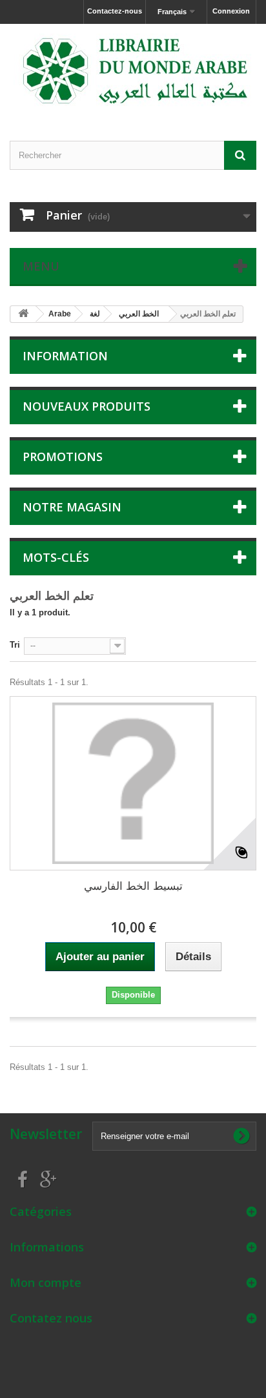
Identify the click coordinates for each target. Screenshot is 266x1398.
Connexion (231, 11)
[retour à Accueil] (23, 314)
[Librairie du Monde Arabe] (133, 71)
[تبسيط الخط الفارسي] (133, 783)
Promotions (63, 456)
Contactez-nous (114, 11)
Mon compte (45, 1282)
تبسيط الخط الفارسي (133, 886)
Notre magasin (72, 507)
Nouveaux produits (86, 406)
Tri (15, 645)
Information (65, 356)
